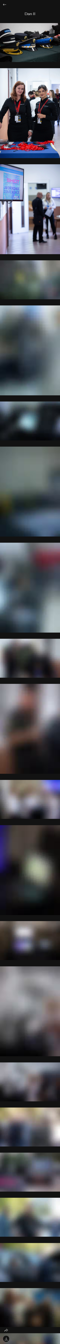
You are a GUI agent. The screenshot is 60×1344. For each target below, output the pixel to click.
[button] (30, 13)
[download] (6, 1339)
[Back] (7, 4)
